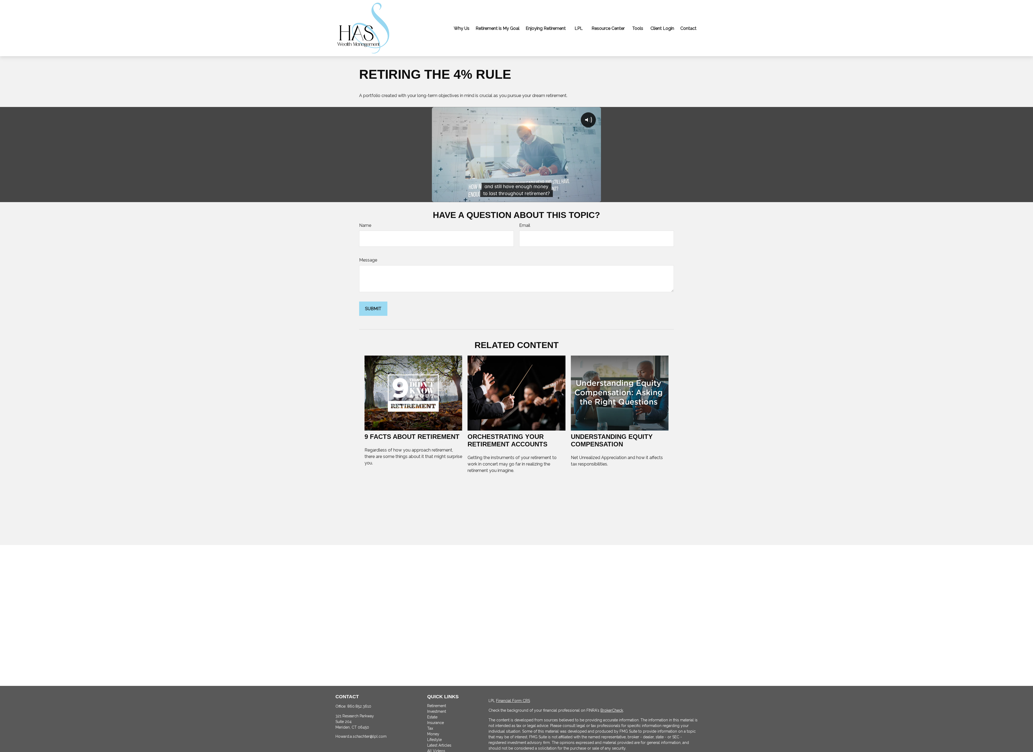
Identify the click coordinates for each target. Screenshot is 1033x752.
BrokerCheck (611, 710)
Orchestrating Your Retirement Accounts (507, 440)
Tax (430, 728)
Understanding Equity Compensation (612, 440)
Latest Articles (439, 745)
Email (524, 225)
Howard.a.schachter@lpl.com (361, 736)
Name (365, 225)
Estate (432, 717)
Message (368, 260)
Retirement (436, 706)
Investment (436, 711)
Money (433, 734)
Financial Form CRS (513, 701)
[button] (461, 28)
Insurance (435, 723)
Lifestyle (434, 739)
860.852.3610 (359, 706)
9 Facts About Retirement (412, 436)
